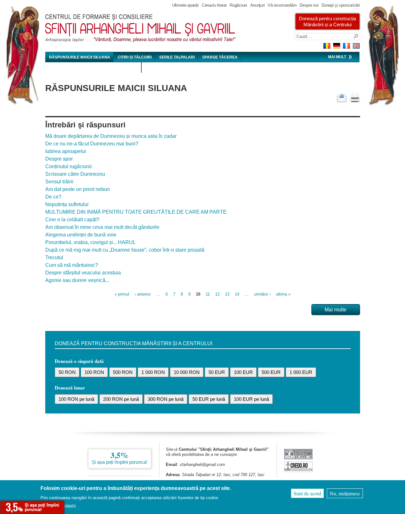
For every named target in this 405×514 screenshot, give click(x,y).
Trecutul (54, 257)
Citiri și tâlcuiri (135, 57)
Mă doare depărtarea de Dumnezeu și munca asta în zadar (111, 136)
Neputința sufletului (67, 204)
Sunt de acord (307, 493)
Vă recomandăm (282, 5)
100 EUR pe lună (251, 399)
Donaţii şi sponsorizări (340, 5)
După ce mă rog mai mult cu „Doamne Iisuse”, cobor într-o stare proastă (124, 250)
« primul (122, 294)
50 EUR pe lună (208, 399)
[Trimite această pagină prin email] (342, 98)
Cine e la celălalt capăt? (72, 219)
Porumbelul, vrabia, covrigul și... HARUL (90, 242)
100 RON (94, 372)
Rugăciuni (238, 5)
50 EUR (217, 372)
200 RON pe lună (121, 399)
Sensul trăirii (59, 181)
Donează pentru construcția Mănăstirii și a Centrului (327, 21)
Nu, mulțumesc (345, 493)
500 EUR (271, 372)
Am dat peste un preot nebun (77, 189)
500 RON (123, 372)
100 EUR (243, 372)
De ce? (53, 196)
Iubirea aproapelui (65, 151)
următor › (262, 294)
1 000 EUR (301, 372)
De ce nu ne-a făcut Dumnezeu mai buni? (91, 143)
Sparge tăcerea (220, 57)
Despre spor (59, 159)
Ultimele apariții (185, 5)
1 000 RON (153, 372)
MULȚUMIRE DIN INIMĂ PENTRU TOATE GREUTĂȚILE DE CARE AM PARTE (136, 212)
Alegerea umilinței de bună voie (80, 234)
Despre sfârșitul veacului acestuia (83, 272)
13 (227, 294)
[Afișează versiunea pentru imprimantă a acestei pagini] (355, 98)
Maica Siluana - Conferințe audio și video (93, 67)
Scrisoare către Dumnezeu (75, 174)
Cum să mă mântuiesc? (71, 265)
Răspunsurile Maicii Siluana (79, 57)
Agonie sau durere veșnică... (77, 280)
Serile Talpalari (177, 57)
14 (237, 294)
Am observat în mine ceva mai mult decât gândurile (102, 227)
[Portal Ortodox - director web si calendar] (298, 470)
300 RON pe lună (166, 399)
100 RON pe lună (76, 399)
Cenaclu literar (214, 5)
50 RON (67, 372)
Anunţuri (257, 5)
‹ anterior (142, 294)
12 (217, 294)
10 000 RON (187, 372)
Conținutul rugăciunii (68, 166)
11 (208, 294)
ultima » (283, 294)
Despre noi (309, 5)
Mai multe (335, 309)
